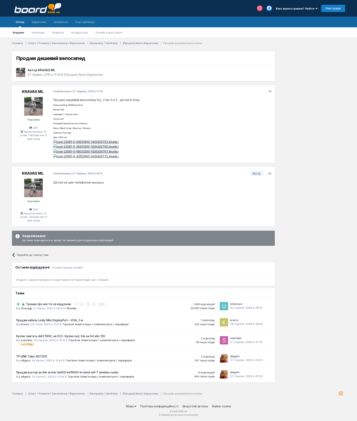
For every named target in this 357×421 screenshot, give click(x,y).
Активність (61, 22)
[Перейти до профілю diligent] (224, 358)
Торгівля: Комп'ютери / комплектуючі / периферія (95, 324)
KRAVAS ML (46, 70)
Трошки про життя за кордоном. (49, 304)
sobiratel (26, 340)
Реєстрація (333, 8)
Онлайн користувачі (108, 32)
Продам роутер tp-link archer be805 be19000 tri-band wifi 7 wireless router (67, 372)
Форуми (18, 32)
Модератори (79, 32)
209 (35, 127)
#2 (269, 173)
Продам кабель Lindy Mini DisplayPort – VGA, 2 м (49, 320)
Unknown (236, 304)
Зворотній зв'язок (195, 406)
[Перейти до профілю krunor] (224, 322)
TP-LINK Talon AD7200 (31, 356)
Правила (58, 32)
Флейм (71, 308)
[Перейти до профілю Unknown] (224, 306)
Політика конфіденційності (159, 406)
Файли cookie (221, 406)
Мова (130, 406)
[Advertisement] (312, 77)
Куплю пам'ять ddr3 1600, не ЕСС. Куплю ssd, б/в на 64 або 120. (61, 336)
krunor (25, 324)
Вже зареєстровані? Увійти (296, 8)
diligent (25, 360)
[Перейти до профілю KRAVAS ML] (20, 72)
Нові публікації (85, 22)
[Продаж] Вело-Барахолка (83, 74)
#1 (270, 91)
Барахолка (39, 22)
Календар (38, 32)
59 (101, 304)
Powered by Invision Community (178, 414)
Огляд (20, 22)
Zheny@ (26, 308)
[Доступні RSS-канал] (341, 394)
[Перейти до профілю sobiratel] (224, 340)
